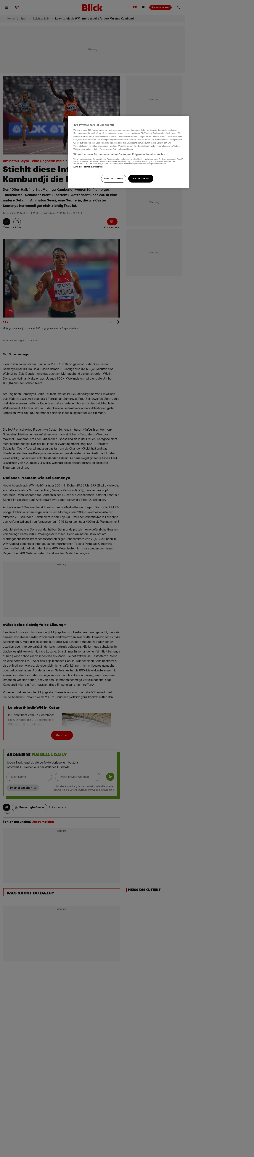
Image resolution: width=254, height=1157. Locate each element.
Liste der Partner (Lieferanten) (88, 167)
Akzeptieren (141, 178)
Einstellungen (113, 178)
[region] (128, 152)
